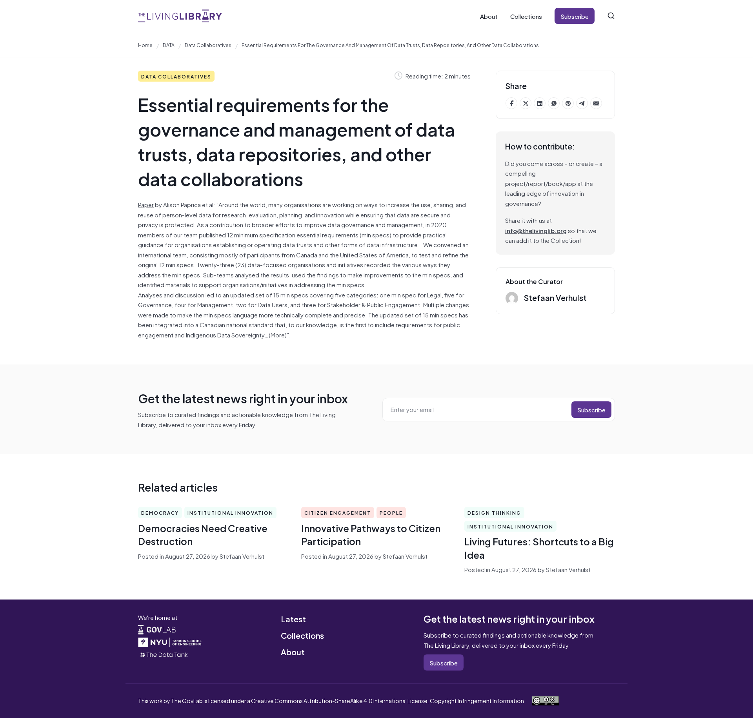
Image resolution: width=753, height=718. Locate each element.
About (489, 16)
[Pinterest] (568, 103)
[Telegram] (582, 103)
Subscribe (574, 16)
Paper (146, 204)
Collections (526, 16)
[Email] (596, 103)
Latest (293, 618)
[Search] (611, 16)
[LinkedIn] (540, 103)
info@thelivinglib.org (536, 230)
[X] (525, 103)
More (278, 334)
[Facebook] (511, 103)
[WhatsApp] (554, 103)
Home (145, 45)
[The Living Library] (180, 15)
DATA (169, 45)
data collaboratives (208, 45)
